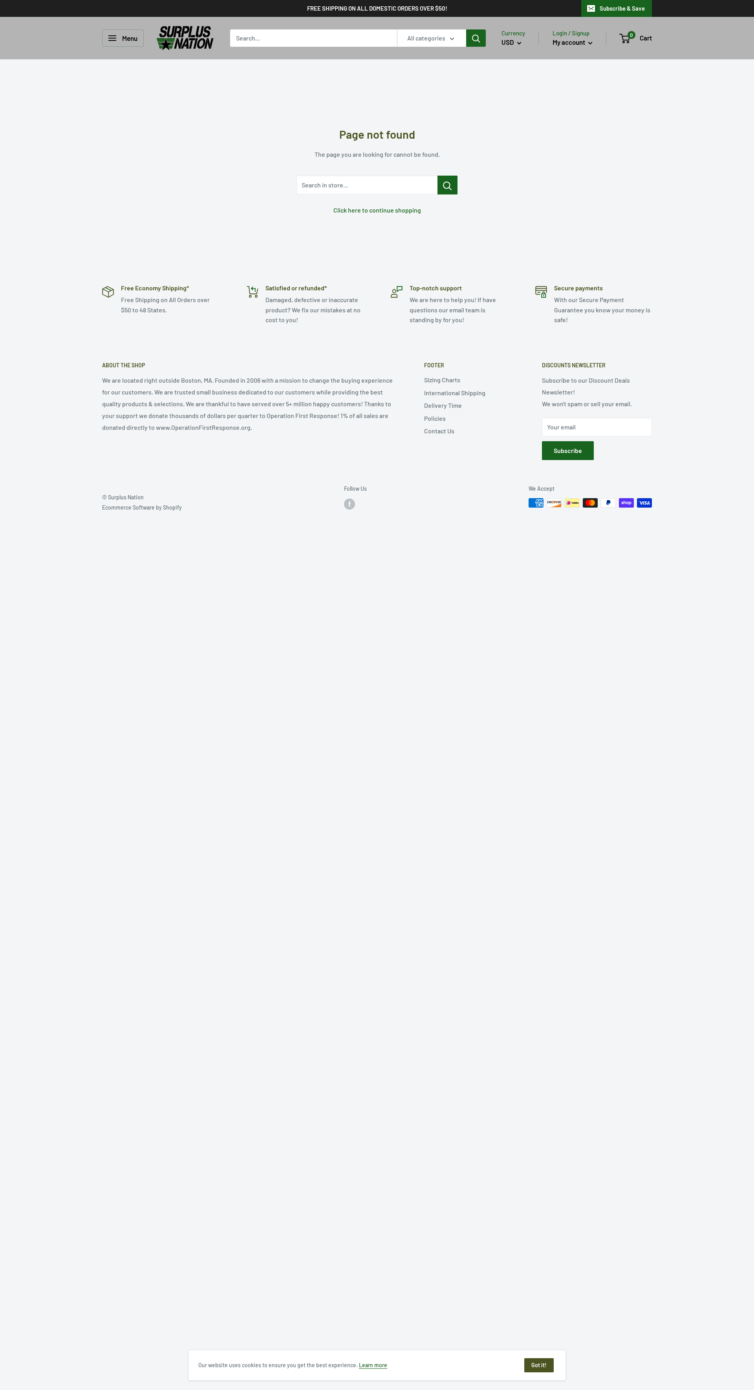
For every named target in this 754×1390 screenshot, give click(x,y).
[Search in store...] (447, 185)
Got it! (539, 1365)
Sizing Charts (442, 379)
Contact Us (439, 431)
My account (569, 42)
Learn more (373, 1365)
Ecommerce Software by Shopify (142, 507)
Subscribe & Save (622, 8)
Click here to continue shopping (377, 210)
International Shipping (454, 392)
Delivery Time (443, 405)
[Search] (476, 38)
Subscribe (568, 450)
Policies (435, 418)
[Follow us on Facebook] (349, 503)
